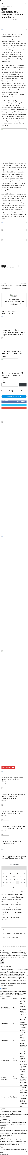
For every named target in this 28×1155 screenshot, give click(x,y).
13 (14, 876)
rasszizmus (11, 914)
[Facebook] (2, 23)
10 (3, 876)
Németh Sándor (16, 909)
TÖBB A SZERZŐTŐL (8, 313)
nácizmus (8, 909)
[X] (6, 23)
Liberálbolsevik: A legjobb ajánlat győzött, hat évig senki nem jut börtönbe (12, 779)
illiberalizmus (9, 902)
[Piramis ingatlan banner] (14, 223)
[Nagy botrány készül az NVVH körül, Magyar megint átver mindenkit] (14, 364)
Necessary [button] (3, 987)
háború (3, 902)
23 (24, 879)
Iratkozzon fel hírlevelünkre (14, 396)
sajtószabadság (18, 914)
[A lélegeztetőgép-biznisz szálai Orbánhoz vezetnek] (14, 836)
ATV (17, 891)
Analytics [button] (2, 1127)
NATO (22, 907)
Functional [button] (2, 1108)
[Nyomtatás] (23, 23)
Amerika (3, 892)
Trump (12, 917)
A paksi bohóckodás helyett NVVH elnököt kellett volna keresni (11, 354)
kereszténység (4, 904)
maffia (20, 904)
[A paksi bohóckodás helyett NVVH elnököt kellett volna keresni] (14, 342)
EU (9, 897)
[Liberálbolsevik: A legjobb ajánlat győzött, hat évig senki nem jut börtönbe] (14, 773)
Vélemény (10, 920)
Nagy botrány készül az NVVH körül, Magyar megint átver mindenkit (12, 375)
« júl (13, 887)
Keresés (3, 382)
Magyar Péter (17, 907)
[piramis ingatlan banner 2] (14, 144)
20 (14, 879)
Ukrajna (18, 917)
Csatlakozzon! (21, 404)
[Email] (20, 23)
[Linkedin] (16, 23)
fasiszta (13, 897)
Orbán (20, 265)
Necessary (4, 988)
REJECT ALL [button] (13, 957)
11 (7, 876)
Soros (24, 914)
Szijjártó (7, 917)
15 (21, 876)
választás (12, 267)
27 (14, 882)
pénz (7, 914)
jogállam (14, 902)
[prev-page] (2, 380)
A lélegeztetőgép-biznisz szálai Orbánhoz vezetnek (11, 842)
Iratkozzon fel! (21, 408)
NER (17, 265)
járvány (19, 902)
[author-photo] (14, 296)
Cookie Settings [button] (4, 957)
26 (10, 882)
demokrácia (11, 894)
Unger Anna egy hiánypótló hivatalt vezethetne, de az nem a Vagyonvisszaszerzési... (13, 796)
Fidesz (3, 899)
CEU (2, 894)
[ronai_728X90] (14, 30)
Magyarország (10, 6)
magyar (3, 907)
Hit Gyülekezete (17, 899)
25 (7, 882)
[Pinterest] (9, 23)
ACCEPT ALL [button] (20, 957)
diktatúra (19, 894)
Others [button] (2, 1146)
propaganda (18, 912)
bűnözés (21, 892)
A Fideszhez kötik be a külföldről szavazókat (21, 286)
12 (10, 876)
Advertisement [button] (4, 1136)
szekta (3, 917)
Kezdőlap (3, 6)
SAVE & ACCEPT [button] (4, 1154)
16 (24, 876)
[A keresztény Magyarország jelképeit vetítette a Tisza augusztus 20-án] (14, 851)
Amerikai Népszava (7, 19)
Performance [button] (3, 1117)
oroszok (11, 912)
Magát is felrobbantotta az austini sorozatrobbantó (7, 287)
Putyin (3, 915)
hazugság (9, 899)
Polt (24, 265)
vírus (14, 920)
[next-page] (3, 380)
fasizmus (20, 897)
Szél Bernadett (5, 267)
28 (17, 882)
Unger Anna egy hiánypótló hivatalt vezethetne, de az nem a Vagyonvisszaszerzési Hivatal (13, 332)
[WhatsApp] (13, 23)
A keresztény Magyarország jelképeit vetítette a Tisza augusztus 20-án (13, 857)
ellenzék (4, 897)
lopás (13, 265)
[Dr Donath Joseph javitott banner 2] (14, 240)
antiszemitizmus (11, 891)
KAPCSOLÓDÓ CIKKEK (8, 311)
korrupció (9, 265)
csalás (5, 894)
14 (17, 876)
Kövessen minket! (21, 401)
